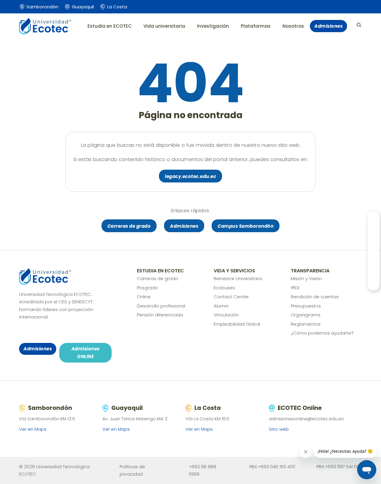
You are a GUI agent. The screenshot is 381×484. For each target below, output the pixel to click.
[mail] (56, 332)
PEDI (295, 288)
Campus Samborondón (246, 226)
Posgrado (147, 288)
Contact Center (231, 296)
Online (144, 296)
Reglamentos (306, 324)
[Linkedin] (65, 331)
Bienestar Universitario (238, 278)
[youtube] (47, 331)
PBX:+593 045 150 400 (272, 466)
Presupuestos (306, 306)
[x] (38, 331)
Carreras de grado (129, 226)
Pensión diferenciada (160, 315)
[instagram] (30, 331)
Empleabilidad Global (237, 324)
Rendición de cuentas (315, 296)
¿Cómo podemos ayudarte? (322, 333)
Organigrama (305, 315)
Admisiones (328, 26)
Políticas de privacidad (132, 470)
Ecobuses (224, 288)
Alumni (221, 306)
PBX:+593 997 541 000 (339, 466)
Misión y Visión (306, 278)
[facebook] (21, 331)
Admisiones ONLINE (85, 353)
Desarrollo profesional (161, 306)
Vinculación (226, 315)
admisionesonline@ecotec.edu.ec (306, 419)
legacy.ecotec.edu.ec (190, 176)
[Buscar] (359, 25)
